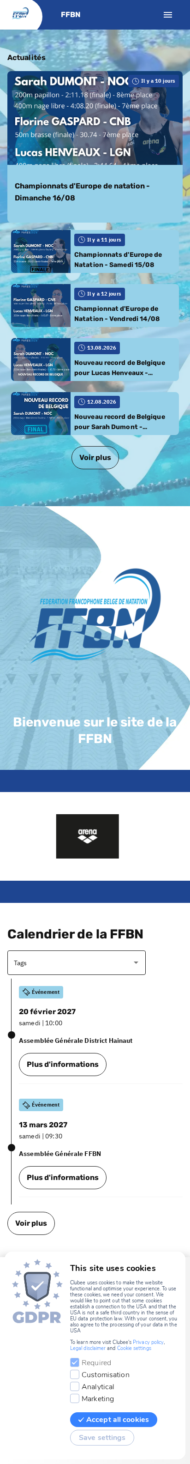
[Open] (136, 962)
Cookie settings (134, 1348)
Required (96, 1362)
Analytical (98, 1386)
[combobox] (70, 963)
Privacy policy (148, 1342)
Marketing (98, 1399)
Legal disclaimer (88, 1348)
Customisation (106, 1374)
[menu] (168, 15)
